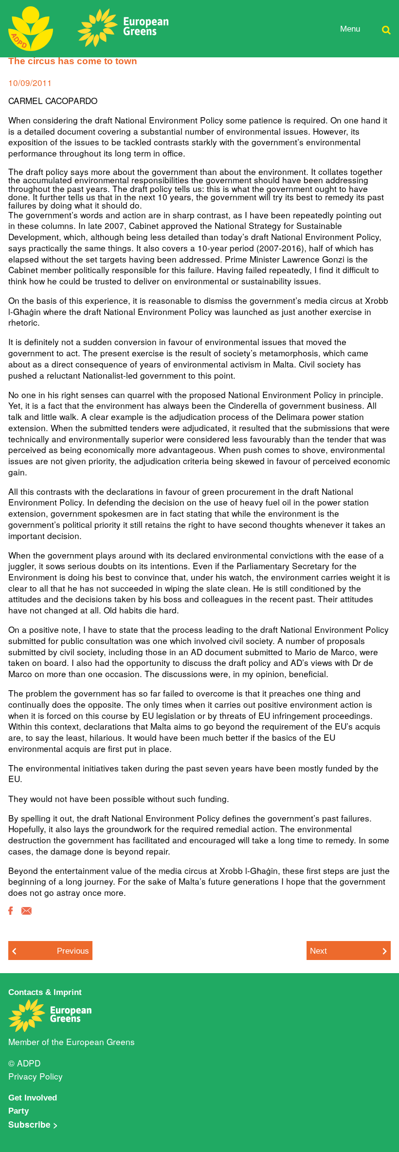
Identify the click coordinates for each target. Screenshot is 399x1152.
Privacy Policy (35, 1076)
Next (318, 951)
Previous (73, 951)
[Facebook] (10, 917)
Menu (350, 29)
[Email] (26, 917)
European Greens (100, 1041)
